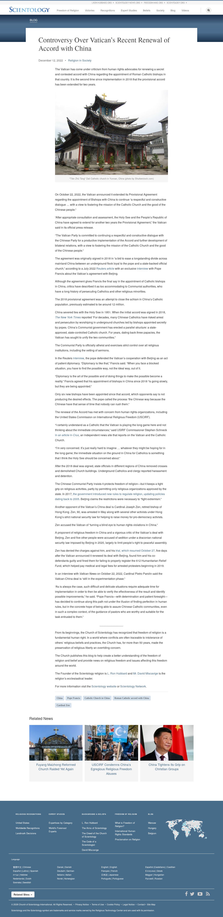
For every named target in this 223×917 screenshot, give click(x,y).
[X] (192, 893)
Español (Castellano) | (160, 866)
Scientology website (103, 686)
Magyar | (154, 874)
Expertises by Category (60, 822)
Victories (89, 10)
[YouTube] (200, 893)
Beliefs (146, 10)
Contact (141, 904)
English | (109, 866)
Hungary (152, 828)
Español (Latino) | (25, 870)
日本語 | (109, 874)
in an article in (67, 435)
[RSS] (208, 893)
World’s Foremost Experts (58, 829)
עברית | (20, 874)
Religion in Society (79, 60)
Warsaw (152, 822)
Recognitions (108, 10)
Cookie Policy (113, 904)
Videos (185, 10)
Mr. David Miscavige (145, 673)
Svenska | (22, 882)
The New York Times (68, 317)
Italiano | (64, 874)
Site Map (151, 904)
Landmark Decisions (26, 833)
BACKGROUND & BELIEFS (94, 814)
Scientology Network (133, 686)
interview (142, 268)
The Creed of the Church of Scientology (94, 835)
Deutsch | (65, 870)
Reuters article (105, 268)
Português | (112, 878)
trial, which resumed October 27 (135, 550)
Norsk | (66, 878)
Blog (173, 10)
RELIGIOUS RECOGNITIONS (28, 814)
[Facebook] (186, 893)
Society (160, 10)
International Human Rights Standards (125, 832)
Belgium (152, 833)
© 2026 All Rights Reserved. (41, 904)
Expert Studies (129, 10)
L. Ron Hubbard (117, 673)
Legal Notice (129, 904)
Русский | (154, 878)
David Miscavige (90, 849)
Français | (109, 870)
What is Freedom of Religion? (125, 824)
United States (22, 822)
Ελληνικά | (154, 870)
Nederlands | (22, 878)
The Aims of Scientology (94, 828)
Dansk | (64, 866)
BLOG (33, 20)
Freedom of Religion (68, 10)
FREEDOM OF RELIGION (126, 814)
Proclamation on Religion (127, 839)
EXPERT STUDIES (57, 814)
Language (15, 859)
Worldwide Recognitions (28, 828)
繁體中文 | (22, 866)
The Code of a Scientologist (89, 843)
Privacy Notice (82, 904)
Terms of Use (98, 904)
